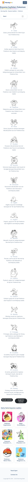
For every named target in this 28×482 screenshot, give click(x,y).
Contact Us (14, 474)
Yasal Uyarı (14, 470)
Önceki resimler (7, 400)
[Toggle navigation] (25, 2)
